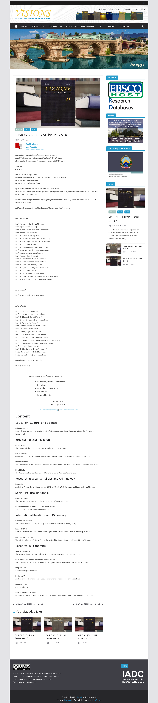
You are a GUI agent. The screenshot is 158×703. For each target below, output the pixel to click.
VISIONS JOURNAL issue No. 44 (56, 637)
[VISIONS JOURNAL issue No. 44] (58, 618)
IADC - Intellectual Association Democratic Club (33, 676)
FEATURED (19, 129)
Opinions (111, 26)
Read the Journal (32, 144)
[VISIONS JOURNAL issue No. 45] (27, 618)
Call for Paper (87, 26)
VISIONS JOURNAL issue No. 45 (25, 637)
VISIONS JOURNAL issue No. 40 (29, 604)
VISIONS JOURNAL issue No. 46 (132, 247)
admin (30, 140)
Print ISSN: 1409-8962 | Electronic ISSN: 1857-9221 (123, 9)
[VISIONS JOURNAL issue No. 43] (89, 618)
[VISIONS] (16, 26)
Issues (100, 26)
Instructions (71, 26)
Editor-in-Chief (38, 26)
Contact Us (124, 26)
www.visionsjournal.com (68, 410)
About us (24, 26)
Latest (34, 129)
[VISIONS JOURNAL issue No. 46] (113, 249)
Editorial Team (55, 26)
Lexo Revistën (31, 147)
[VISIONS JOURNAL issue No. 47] (125, 198)
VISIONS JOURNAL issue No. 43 (87, 637)
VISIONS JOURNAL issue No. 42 (86, 604)
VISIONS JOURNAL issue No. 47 (124, 219)
